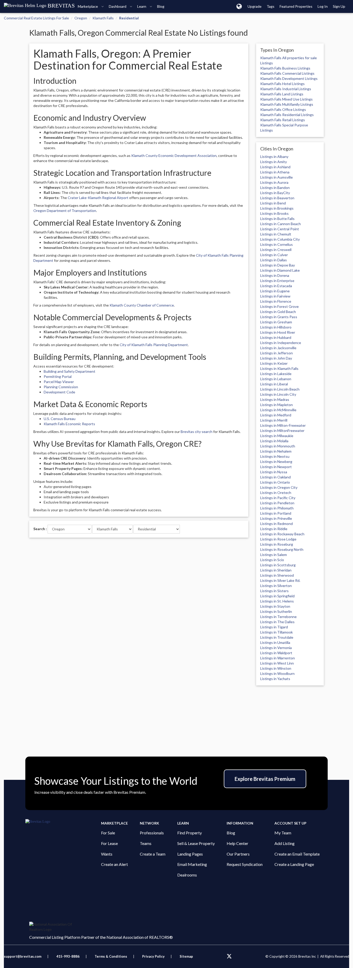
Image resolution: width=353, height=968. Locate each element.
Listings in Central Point (279, 229)
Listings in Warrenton (277, 658)
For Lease (109, 843)
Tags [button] (270, 6)
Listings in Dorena (274, 275)
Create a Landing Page (294, 864)
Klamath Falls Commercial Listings (287, 73)
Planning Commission (61, 387)
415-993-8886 (68, 956)
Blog (231, 832)
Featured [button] (296, 6)
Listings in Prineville (276, 518)
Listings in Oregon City (278, 487)
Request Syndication (245, 864)
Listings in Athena (274, 172)
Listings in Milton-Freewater (283, 425)
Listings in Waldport (276, 653)
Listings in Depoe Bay (277, 265)
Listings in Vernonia (276, 647)
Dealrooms (187, 874)
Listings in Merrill (273, 420)
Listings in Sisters (274, 591)
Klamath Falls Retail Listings (282, 120)
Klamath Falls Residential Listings (287, 114)
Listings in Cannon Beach (280, 224)
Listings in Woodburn (277, 673)
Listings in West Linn (277, 663)
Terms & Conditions (111, 956)
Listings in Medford (275, 415)
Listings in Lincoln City (278, 394)
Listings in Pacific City (277, 498)
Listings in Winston (275, 668)
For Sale (108, 832)
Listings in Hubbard (275, 337)
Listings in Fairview (275, 296)
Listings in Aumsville (276, 177)
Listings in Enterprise (277, 280)
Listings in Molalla (274, 441)
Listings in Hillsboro (275, 327)
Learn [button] (142, 6)
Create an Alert (114, 864)
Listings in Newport (276, 466)
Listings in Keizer (274, 363)
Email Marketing (192, 864)
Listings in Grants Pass (278, 317)
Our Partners (238, 853)
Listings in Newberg (276, 461)
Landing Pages (190, 853)
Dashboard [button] (118, 6)
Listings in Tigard (274, 627)
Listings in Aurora (274, 182)
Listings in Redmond (276, 523)
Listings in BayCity (275, 192)
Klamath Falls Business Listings (285, 68)
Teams (145, 843)
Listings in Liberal (274, 384)
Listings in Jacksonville (278, 348)
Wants (106, 853)
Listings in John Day (276, 358)
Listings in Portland (275, 513)
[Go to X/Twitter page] (229, 956)
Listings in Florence (275, 301)
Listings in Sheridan (275, 570)
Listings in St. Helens (277, 601)
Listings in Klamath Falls (279, 368)
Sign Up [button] (339, 6)
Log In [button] (323, 6)
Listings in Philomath (277, 508)
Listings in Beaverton (277, 198)
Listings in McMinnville (278, 410)
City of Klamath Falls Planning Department (154, 344)
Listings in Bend (273, 203)
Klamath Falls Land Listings (281, 94)
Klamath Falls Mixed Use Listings (286, 99)
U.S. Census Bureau (59, 418)
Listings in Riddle (273, 529)
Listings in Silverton (276, 585)
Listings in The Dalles (277, 622)
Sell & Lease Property (196, 843)
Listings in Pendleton (277, 503)
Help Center (237, 843)
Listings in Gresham (276, 322)
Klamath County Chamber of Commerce (142, 305)
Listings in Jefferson (276, 353)
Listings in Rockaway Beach (282, 534)
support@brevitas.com (22, 956)
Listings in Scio (272, 560)
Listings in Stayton (275, 606)
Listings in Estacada (276, 286)
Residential (129, 18)
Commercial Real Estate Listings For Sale (36, 18)
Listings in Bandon (275, 187)
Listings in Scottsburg (278, 565)
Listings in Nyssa (273, 472)
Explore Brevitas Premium (265, 779)
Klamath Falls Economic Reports (69, 424)
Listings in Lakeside (275, 373)
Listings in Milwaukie (276, 435)
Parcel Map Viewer (59, 381)
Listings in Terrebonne (278, 616)
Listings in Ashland (275, 167)
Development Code (59, 392)
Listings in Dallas (273, 260)
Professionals (152, 832)
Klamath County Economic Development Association (174, 155)
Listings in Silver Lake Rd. (280, 580)
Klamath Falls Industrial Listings (285, 89)
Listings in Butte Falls (277, 218)
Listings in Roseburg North (281, 549)
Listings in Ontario (275, 482)
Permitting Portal (58, 376)
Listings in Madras (274, 399)
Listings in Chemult (275, 234)
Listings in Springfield (277, 596)
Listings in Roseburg (276, 544)
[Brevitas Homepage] (63, 821)
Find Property (189, 832)
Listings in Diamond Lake (280, 270)
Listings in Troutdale (276, 637)
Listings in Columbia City (280, 239)
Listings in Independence (280, 342)
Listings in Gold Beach (278, 311)
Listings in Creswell (275, 249)
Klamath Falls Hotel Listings (282, 83)
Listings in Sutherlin (276, 611)
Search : (40, 529)
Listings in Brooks (274, 213)
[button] (239, 6)
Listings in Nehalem (275, 451)
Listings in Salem (273, 554)
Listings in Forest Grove (279, 306)
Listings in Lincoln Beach (280, 389)
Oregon (80, 18)
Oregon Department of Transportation (64, 210)
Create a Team (152, 853)
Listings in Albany (274, 156)
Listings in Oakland (275, 477)
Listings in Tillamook (276, 632)
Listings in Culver (274, 255)
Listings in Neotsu (274, 456)
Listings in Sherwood (277, 575)
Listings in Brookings (277, 208)
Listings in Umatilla (275, 642)
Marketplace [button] (88, 6)
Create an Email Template (297, 853)
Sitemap (186, 956)
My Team (282, 832)
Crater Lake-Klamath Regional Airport (98, 197)
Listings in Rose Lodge (278, 539)
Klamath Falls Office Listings (283, 109)
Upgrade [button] (255, 6)
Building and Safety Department (69, 371)
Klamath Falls (103, 18)
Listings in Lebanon (275, 379)
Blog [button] (160, 6)
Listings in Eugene (275, 291)
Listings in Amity (273, 161)
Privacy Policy (153, 956)
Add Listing (284, 843)
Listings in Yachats (275, 678)
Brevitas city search (196, 431)
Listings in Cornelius (276, 244)
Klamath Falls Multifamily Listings (286, 104)
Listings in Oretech (275, 492)
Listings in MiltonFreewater (282, 430)
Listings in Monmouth (277, 446)
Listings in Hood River (277, 332)
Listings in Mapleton (276, 404)
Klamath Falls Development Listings (289, 78)
